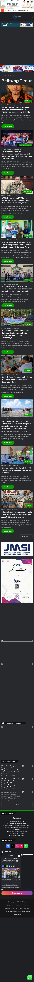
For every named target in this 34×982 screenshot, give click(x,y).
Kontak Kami (17, 914)
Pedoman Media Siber (10, 911)
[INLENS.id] (17, 16)
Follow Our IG (17, 893)
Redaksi (18, 905)
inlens (4, 105)
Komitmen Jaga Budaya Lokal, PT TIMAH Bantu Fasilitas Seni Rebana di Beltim (16, 470)
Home (4, 75)
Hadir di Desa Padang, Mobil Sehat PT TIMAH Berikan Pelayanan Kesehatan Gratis (16, 379)
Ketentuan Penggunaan (22, 908)
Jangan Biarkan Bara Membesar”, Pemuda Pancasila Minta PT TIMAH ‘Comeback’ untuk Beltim (16, 109)
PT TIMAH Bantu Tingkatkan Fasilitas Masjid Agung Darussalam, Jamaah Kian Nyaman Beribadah (16, 288)
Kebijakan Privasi (9, 908)
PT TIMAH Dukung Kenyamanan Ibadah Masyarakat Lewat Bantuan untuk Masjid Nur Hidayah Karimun (10, 770)
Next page (25, 536)
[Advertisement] (17, 47)
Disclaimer (25, 905)
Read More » (8, 126)
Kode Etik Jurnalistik (24, 911)
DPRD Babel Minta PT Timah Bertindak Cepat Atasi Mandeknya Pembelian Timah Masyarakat (16, 200)
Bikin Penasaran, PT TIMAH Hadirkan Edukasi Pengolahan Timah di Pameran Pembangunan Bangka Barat (10, 783)
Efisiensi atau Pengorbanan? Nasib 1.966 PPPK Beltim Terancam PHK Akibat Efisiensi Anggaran (16, 514)
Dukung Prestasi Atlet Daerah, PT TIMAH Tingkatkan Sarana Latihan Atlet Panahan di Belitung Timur (16, 244)
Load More (17, 804)
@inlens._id (6, 852)
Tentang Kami (10, 905)
